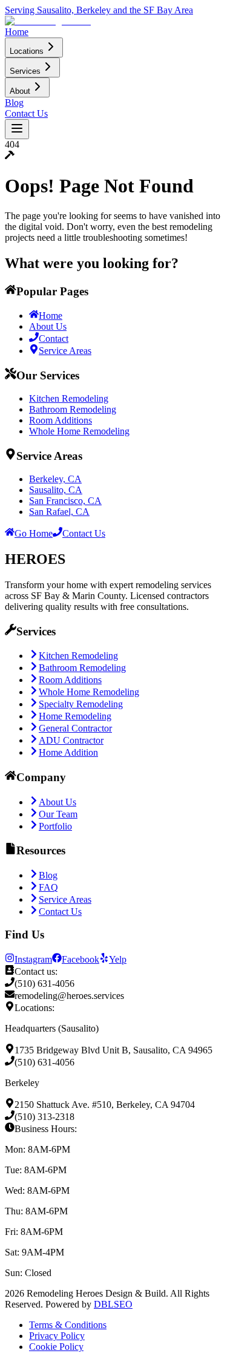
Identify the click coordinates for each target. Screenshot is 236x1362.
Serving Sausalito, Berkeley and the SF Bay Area (99, 10)
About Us (48, 326)
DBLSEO (113, 1304)
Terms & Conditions (68, 1325)
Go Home (34, 533)
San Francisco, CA (65, 501)
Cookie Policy (56, 1346)
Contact (53, 338)
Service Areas (65, 350)
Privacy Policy (57, 1336)
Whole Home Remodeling (79, 431)
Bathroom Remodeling (72, 409)
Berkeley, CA (55, 479)
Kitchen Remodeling (68, 398)
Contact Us (83, 533)
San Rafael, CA (59, 511)
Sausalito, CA (55, 490)
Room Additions (60, 420)
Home (50, 315)
